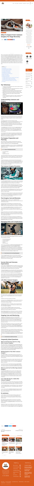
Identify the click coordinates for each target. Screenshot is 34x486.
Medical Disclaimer (21, 481)
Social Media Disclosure (15, 481)
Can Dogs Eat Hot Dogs (19, 430)
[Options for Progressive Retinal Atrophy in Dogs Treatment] (5, 439)
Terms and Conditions (8, 481)
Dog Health (24, 3)
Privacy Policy (3, 481)
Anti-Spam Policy (8, 482)
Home (13, 3)
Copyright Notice (3, 482)
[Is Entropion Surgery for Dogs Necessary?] (12, 439)
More (30, 3)
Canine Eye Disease (3, 32)
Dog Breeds (20, 3)
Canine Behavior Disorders (16, 470)
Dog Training (16, 3)
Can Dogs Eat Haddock (28, 465)
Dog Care (27, 3)
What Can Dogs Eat (28, 73)
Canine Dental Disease (28, 85)
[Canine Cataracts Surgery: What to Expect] (12, 448)
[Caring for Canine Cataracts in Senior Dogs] (19, 439)
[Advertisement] (17, 11)
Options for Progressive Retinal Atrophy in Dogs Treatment (28, 473)
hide (5, 66)
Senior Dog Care (28, 83)
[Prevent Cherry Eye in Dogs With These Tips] (5, 448)
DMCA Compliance (27, 481)
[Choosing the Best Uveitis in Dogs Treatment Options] (19, 448)
